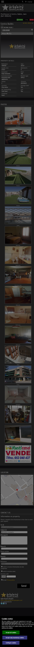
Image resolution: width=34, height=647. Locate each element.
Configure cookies (11, 643)
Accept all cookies (11, 632)
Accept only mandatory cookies (15, 637)
